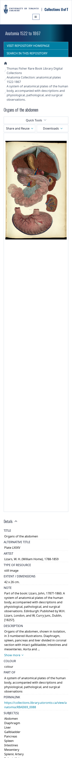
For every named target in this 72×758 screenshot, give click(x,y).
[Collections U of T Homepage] (5, 63)
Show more (12, 655)
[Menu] (36, 17)
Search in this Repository (27, 53)
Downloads (51, 128)
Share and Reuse (18, 128)
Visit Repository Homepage (28, 46)
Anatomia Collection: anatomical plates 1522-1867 (34, 79)
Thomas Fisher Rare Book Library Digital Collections (35, 70)
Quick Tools (34, 120)
